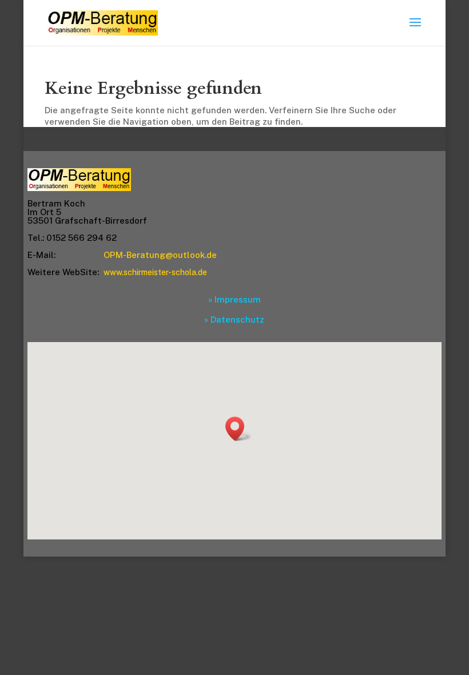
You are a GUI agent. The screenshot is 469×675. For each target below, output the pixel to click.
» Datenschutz (234, 319)
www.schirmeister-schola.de (155, 272)
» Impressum (234, 299)
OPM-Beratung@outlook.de (160, 255)
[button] (238, 429)
